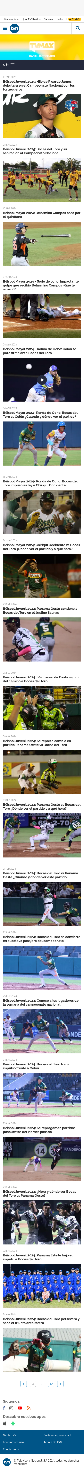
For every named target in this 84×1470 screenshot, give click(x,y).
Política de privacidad (57, 1435)
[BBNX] (7, 1462)
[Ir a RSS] (30, 1408)
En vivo (76, 19)
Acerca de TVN (53, 1442)
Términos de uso (13, 1442)
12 (51, 1384)
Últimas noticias (11, 19)
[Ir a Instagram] (12, 1408)
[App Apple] (5, 1423)
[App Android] (14, 1423)
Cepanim (48, 19)
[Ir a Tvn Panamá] (40, 28)
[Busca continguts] (77, 28)
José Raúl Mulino (31, 19)
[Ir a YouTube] (21, 1408)
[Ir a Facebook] (4, 1408)
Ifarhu (60, 19)
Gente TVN (9, 1435)
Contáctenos (11, 1449)
